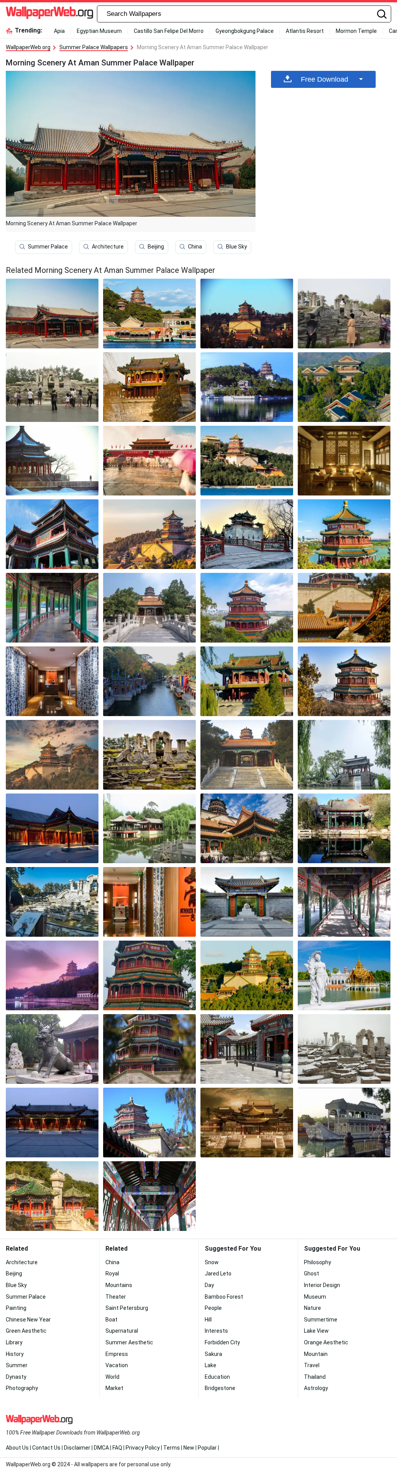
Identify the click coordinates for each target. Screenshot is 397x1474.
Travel (311, 1365)
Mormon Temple (356, 31)
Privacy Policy (143, 1448)
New (188, 1448)
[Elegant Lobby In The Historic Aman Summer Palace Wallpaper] (344, 460)
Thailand (315, 1377)
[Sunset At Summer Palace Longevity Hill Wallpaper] (52, 755)
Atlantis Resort (305, 31)
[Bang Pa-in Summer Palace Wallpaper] (344, 975)
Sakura (213, 1354)
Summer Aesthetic (129, 1342)
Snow (212, 1262)
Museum (315, 1297)
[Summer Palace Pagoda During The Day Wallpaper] (344, 534)
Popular (207, 1448)
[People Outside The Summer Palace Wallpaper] (149, 460)
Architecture (108, 246)
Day (209, 1285)
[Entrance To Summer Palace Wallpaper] (246, 755)
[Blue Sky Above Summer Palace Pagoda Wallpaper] (246, 608)
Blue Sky (236, 246)
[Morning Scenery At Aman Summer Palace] (52, 313)
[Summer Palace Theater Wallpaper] (52, 534)
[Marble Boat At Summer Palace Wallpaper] (344, 1122)
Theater (115, 1297)
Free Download (324, 79)
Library (14, 1342)
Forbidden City (222, 1342)
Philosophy (317, 1262)
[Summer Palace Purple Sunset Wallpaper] (52, 975)
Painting (16, 1308)
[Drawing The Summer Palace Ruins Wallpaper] (52, 902)
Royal (112, 1273)
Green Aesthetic (26, 1331)
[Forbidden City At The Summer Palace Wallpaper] (149, 387)
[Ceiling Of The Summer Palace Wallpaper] (149, 1196)
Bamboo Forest (224, 1297)
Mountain (316, 1354)
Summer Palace (48, 246)
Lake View (316, 1331)
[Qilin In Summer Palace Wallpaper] (52, 1049)
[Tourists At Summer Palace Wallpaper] (344, 313)
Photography (22, 1388)
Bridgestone (220, 1388)
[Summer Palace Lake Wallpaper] (149, 828)
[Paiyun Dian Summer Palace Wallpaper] (344, 608)
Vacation (116, 1365)
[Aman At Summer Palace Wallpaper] (52, 828)
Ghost (311, 1273)
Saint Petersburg (126, 1308)
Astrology (316, 1388)
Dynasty (16, 1377)
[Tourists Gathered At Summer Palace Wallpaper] (52, 387)
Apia (59, 31)
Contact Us (46, 1448)
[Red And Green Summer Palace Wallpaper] (149, 975)
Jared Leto (218, 1273)
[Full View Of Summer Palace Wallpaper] (246, 313)
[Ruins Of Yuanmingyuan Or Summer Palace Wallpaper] (149, 755)
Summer (17, 1365)
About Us (17, 1448)
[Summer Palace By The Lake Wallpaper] (246, 387)
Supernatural (121, 1331)
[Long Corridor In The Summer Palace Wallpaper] (344, 902)
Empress (116, 1354)
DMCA (101, 1448)
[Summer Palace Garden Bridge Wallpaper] (344, 755)
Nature (312, 1308)
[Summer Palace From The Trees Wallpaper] (149, 1049)
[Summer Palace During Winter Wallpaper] (52, 460)
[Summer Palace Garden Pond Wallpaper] (344, 828)
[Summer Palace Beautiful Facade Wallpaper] (52, 1196)
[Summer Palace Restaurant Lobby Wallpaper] (52, 681)
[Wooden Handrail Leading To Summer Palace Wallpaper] (246, 534)
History (15, 1354)
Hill (208, 1319)
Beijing (156, 246)
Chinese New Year (28, 1319)
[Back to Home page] (49, 13)
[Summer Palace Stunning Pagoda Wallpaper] (344, 681)
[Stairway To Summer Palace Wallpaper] (149, 608)
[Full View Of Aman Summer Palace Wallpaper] (344, 387)
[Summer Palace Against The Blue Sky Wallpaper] (149, 1122)
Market (114, 1388)
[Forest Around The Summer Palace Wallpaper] (246, 460)
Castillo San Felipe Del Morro (169, 31)
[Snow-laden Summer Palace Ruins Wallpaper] (344, 1049)
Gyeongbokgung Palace (245, 31)
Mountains (118, 1285)
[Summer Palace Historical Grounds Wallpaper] (246, 1049)
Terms (171, 1448)
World (112, 1377)
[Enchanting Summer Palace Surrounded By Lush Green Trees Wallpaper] (149, 534)
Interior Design (322, 1285)
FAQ (117, 1448)
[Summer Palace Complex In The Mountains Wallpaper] (246, 975)
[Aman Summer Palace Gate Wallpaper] (246, 902)
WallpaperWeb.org (28, 47)
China (195, 246)
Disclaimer (77, 1448)
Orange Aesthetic (326, 1342)
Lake (210, 1365)
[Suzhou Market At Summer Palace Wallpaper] (149, 681)
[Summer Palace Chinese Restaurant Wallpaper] (149, 902)
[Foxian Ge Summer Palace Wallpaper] (246, 828)
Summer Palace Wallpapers (93, 47)
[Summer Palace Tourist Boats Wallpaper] (149, 313)
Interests (216, 1331)
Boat (111, 1319)
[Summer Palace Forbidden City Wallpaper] (246, 681)
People (213, 1308)
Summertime (320, 1319)
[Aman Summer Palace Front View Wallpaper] (52, 1122)
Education (217, 1377)
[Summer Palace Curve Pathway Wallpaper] (52, 608)
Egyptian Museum (99, 31)
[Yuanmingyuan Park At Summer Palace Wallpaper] (246, 1122)
